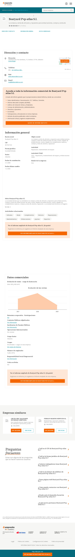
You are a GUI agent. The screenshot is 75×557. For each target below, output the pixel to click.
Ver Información (12, 322)
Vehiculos (9, 215)
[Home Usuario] (66, 3)
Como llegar (12, 61)
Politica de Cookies (23, 541)
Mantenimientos (12, 219)
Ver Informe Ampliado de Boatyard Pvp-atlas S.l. (37, 233)
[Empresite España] (8, 3)
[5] (17, 25)
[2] (11, 25)
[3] (13, 25)
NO (8, 317)
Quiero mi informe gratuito (37, 123)
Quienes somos (31, 532)
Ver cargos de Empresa (14, 347)
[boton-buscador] (71, 10)
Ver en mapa (65, 61)
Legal (12, 541)
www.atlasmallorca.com (15, 76)
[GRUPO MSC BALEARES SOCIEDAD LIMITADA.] (6, 420)
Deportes (47, 219)
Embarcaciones (25, 219)
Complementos (29, 215)
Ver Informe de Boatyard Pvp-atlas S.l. (37, 554)
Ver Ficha (28, 430)
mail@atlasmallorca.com (15, 82)
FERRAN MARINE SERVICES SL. (55, 418)
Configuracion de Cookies (40, 541)
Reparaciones (52, 215)
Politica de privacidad (58, 541)
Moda (18, 215)
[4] (15, 25)
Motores (41, 215)
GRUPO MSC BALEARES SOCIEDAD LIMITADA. (19, 419)
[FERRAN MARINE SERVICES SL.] (40, 420)
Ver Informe (16, 430)
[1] (10, 25)
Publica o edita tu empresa (61, 532)
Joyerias (37, 219)
